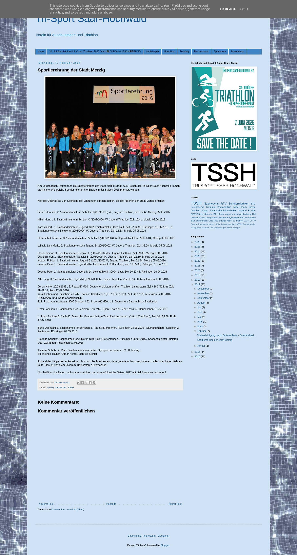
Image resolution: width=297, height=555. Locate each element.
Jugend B (244, 210)
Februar (202, 331)
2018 (198, 279)
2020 (198, 270)
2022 (198, 260)
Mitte (229, 220)
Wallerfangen (220, 228)
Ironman (201, 217)
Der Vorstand (201, 51)
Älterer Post (175, 504)
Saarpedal (196, 228)
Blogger (165, 545)
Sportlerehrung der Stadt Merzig (214, 340)
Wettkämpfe (152, 51)
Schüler (220, 214)
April (200, 321)
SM (214, 214)
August (201, 302)
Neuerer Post (46, 504)
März (200, 326)
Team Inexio (248, 207)
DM (254, 214)
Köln (218, 224)
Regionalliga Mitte (228, 207)
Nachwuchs (61, 387)
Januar (201, 345)
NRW (239, 224)
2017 (198, 284)
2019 (198, 275)
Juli (199, 307)
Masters (222, 217)
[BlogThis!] (82, 383)
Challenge (246, 214)
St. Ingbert (238, 220)
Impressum (149, 535)
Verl (211, 228)
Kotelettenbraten (206, 224)
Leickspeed (197, 207)
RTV (223, 203)
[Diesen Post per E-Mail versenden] (79, 383)
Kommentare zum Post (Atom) (67, 509)
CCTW (253, 221)
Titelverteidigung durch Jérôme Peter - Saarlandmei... (226, 335)
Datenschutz (134, 535)
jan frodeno (250, 217)
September (203, 298)
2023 (198, 256)
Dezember (203, 288)
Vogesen (229, 214)
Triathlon (205, 228)
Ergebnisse (206, 214)
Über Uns (169, 51)
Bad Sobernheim (199, 220)
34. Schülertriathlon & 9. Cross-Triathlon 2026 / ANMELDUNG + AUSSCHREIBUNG (95, 51)
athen (229, 228)
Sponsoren (220, 51)
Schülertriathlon (239, 203)
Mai (199, 317)
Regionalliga (233, 217)
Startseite (111, 504)
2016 (198, 351)
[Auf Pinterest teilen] (94, 383)
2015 (246, 221)
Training (184, 51)
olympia (236, 228)
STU (253, 203)
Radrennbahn (249, 224)
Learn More (228, 9)
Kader (205, 210)
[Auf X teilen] (86, 383)
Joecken (195, 210)
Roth (241, 217)
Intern (194, 217)
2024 (198, 251)
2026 (198, 242)
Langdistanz (212, 217)
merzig (50, 387)
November (203, 293)
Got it (244, 9)
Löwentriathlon (228, 224)
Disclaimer (163, 535)
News (41, 51)
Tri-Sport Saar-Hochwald (91, 18)
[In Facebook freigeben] (90, 383)
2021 (198, 265)
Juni (200, 312)
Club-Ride (213, 220)
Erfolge (222, 220)
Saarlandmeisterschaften (223, 210)
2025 (198, 246)
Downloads (237, 51)
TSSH (71, 387)
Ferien (194, 224)
